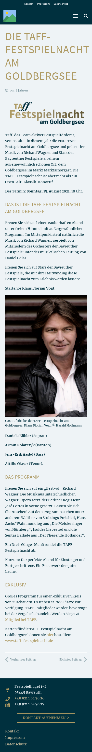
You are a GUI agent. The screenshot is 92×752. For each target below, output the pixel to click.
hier (50, 635)
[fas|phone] (9, 698)
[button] (76, 15)
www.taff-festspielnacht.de (29, 641)
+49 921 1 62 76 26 (29, 698)
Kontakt (28, 3)
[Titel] (9, 16)
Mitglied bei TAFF (20, 619)
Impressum (43, 3)
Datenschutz (60, 3)
